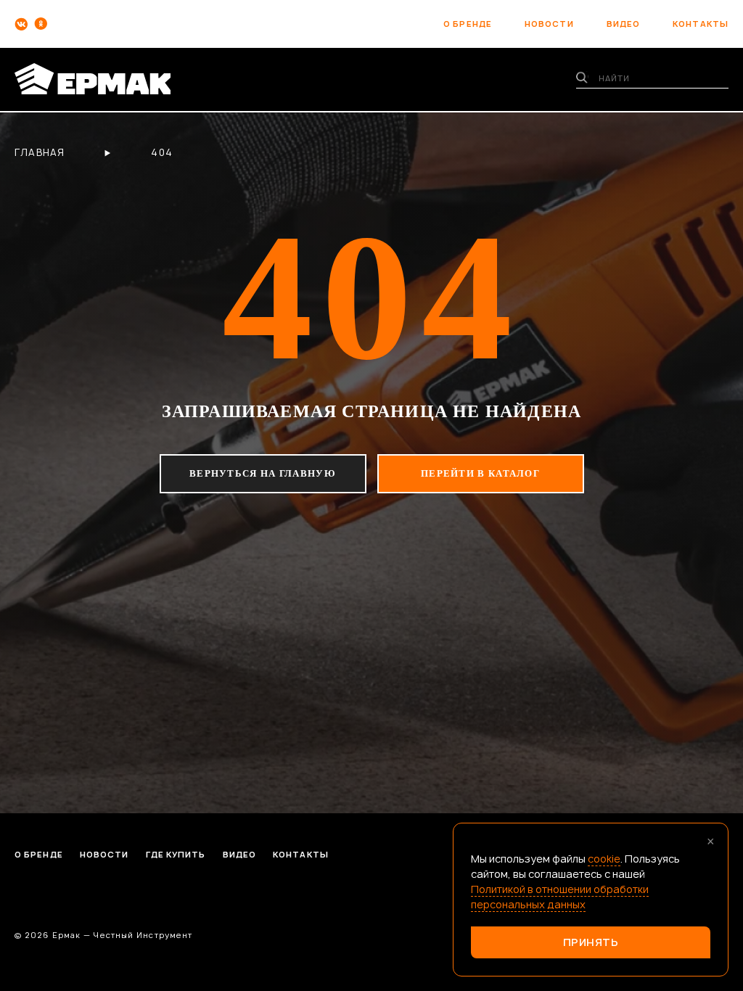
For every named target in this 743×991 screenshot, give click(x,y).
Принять (591, 942)
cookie (604, 858)
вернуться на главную (262, 473)
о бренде (467, 23)
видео (624, 23)
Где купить (176, 854)
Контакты (301, 854)
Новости (104, 854)
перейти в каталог (480, 473)
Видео (240, 854)
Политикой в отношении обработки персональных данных (560, 896)
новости (549, 23)
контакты (700, 23)
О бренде (39, 854)
